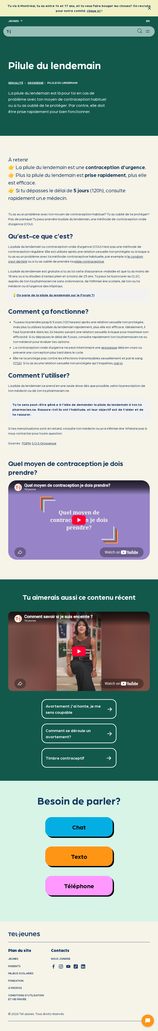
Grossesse (35, 82)
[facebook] (53, 966)
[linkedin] (83, 966)
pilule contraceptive (89, 261)
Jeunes (13, 958)
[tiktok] (75, 966)
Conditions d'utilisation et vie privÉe (26, 997)
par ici (118, 363)
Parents (14, 966)
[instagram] (60, 966)
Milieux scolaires (21, 973)
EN (148, 20)
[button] (15, 20)
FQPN (26, 443)
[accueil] (29, 934)
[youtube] (68, 966)
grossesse (109, 347)
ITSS (17, 363)
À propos (15, 987)
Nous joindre (60, 958)
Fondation (15, 980)
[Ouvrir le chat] (148, 1021)
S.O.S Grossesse (44, 443)
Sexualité (15, 82)
